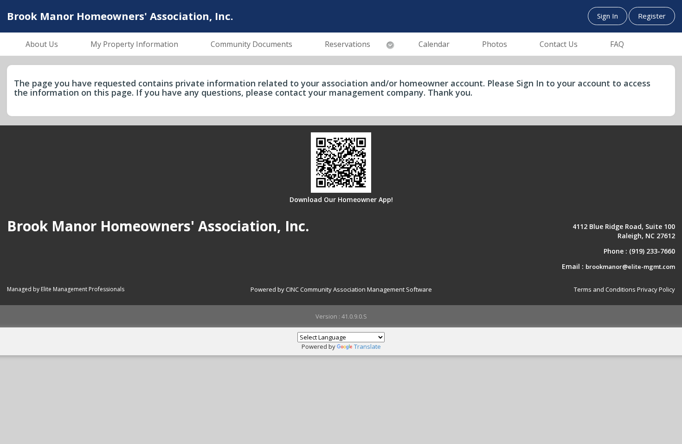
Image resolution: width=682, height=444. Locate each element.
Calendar (434, 44)
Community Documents (251, 44)
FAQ (617, 44)
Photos (494, 44)
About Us (42, 44)
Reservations (347, 44)
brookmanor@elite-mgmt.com (630, 266)
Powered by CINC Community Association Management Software (341, 289)
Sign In (607, 15)
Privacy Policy (656, 289)
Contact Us (559, 44)
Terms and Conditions (605, 289)
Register (652, 15)
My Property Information (134, 44)
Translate (367, 346)
